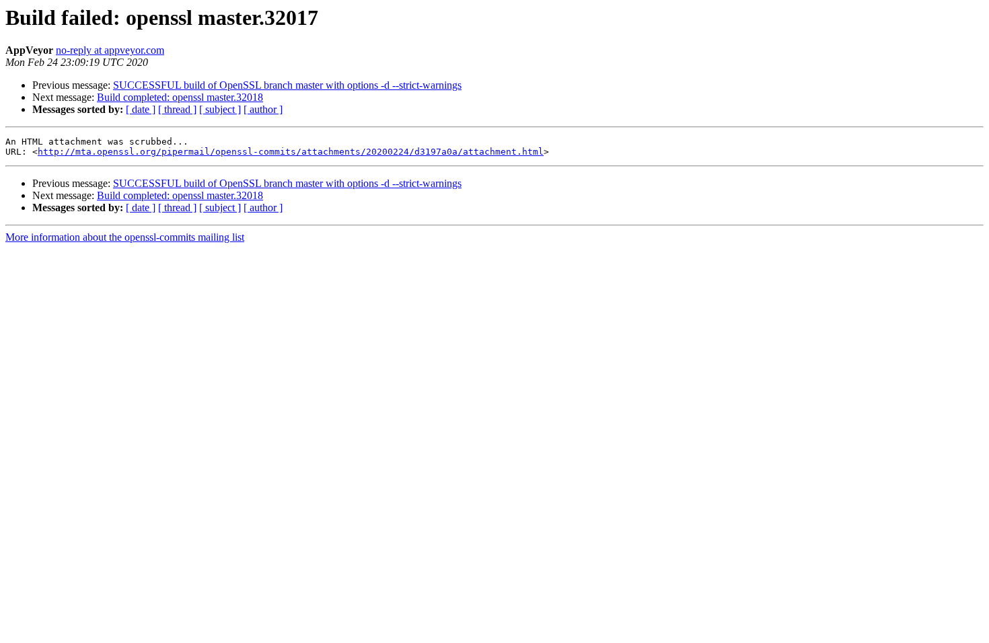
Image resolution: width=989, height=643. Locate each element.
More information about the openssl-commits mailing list (124, 237)
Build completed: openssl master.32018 (180, 97)
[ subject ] (220, 109)
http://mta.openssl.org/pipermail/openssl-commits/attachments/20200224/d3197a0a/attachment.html (291, 152)
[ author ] (263, 109)
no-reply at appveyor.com (110, 50)
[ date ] (140, 109)
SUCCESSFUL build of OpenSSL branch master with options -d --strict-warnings (287, 85)
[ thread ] (177, 109)
